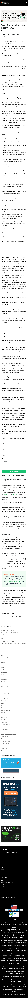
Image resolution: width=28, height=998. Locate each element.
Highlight (3, 676)
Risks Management (5, 710)
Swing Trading (4, 722)
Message (4, 458)
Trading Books (4, 729)
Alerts (2, 655)
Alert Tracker (4, 862)
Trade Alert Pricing (5, 856)
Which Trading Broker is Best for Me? (17, 616)
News (2, 688)
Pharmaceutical (4, 698)
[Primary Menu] (26, 3)
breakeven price (15, 494)
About (2, 886)
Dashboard (4, 860)
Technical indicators (5, 724)
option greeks (7, 494)
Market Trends (4, 686)
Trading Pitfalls (4, 736)
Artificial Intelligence (6, 657)
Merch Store (3, 873)
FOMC (2, 674)
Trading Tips (4, 746)
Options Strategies (5, 693)
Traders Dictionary (9, 30)
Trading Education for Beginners (8, 734)
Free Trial (3, 854)
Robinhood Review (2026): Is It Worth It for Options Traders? (13, 633)
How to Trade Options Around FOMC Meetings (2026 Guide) (13, 637)
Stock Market (4, 717)
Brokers (3, 662)
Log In (3, 867)
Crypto (2, 669)
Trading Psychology (5, 738)
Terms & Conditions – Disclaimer (8, 897)
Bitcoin (2, 660)
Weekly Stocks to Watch (6, 750)
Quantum (3, 707)
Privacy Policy (4, 895)
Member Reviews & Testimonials (7, 882)
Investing (3, 681)
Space (2, 715)
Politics (2, 705)
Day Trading (4, 672)
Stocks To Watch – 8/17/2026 (7, 641)
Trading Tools (4, 748)
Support (2, 869)
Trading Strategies (5, 743)
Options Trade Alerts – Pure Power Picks (9, 852)
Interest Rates (4, 679)
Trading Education (5, 731)
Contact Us (3, 871)
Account (3, 859)
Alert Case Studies (5, 653)
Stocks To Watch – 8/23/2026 (7, 630)
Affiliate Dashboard (6, 890)
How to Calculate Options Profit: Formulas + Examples (13, 643)
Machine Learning (5, 684)
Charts (2, 667)
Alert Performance (5, 884)
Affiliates (3, 889)
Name (3, 447)
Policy (2, 703)
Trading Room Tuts (5, 741)
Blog (2, 880)
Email (3, 452)
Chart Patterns (4, 664)
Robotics (3, 712)
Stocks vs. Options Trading (8, 613)
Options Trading (4, 695)
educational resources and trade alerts (14, 581)
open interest (19, 558)
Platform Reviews (5, 700)
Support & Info (4, 719)
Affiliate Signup (5, 892)
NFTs (2, 691)
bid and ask (14, 512)
